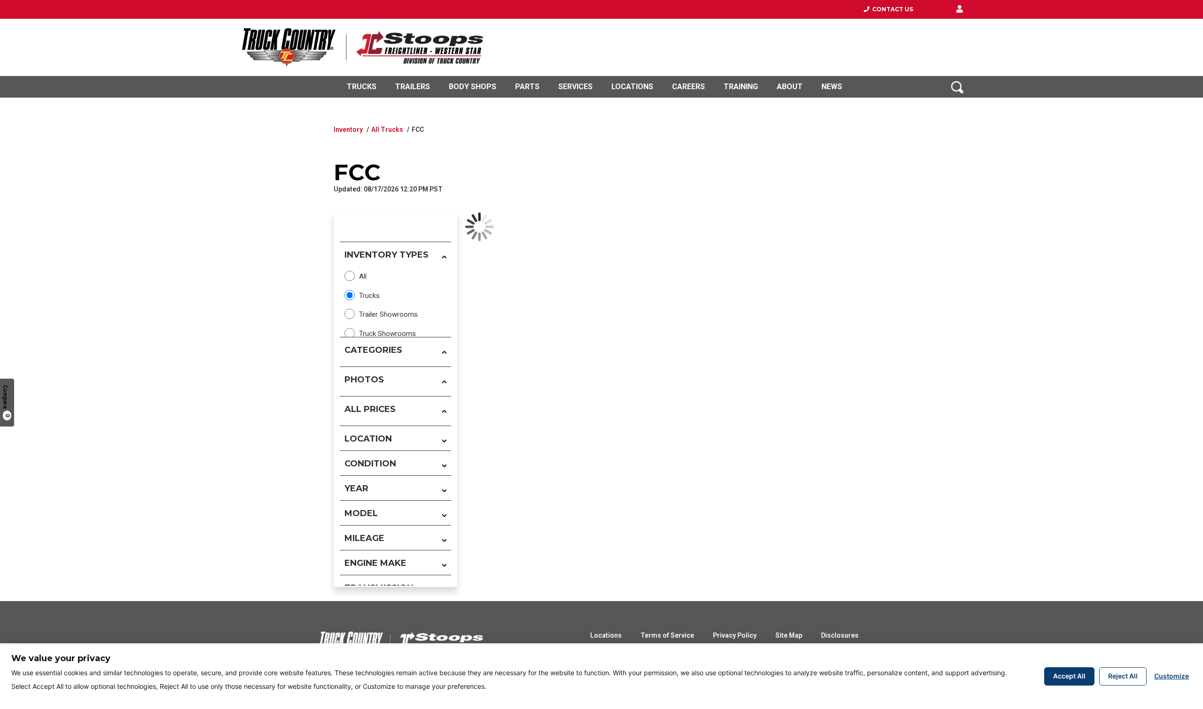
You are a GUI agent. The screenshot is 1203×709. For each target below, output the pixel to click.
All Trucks (387, 129)
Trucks (361, 86)
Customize (1171, 676)
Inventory (348, 129)
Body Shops (472, 86)
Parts (527, 86)
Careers (688, 86)
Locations (632, 86)
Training (741, 86)
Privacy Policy (735, 635)
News (831, 86)
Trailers (412, 86)
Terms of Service (667, 635)
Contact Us (891, 9)
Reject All (1123, 676)
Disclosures (840, 635)
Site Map (788, 635)
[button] (959, 9)
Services (575, 86)
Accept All (1069, 676)
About (790, 86)
